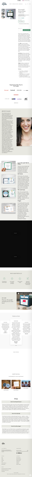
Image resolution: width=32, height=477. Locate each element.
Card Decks (3, 471)
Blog (2, 457)
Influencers (17, 461)
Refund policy (3, 464)
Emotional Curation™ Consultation (6, 468)
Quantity (20, 28)
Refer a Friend (18, 464)
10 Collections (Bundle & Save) (24, 23)
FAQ (2, 461)
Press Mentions (18, 457)
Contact (3, 460)
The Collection (21, 21)
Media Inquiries (18, 460)
